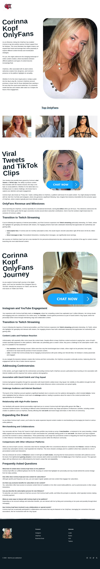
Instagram (38, 533)
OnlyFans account (30, 493)
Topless (70, 541)
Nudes (70, 535)
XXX (69, 538)
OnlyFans (38, 535)
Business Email (39, 538)
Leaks (70, 533)
